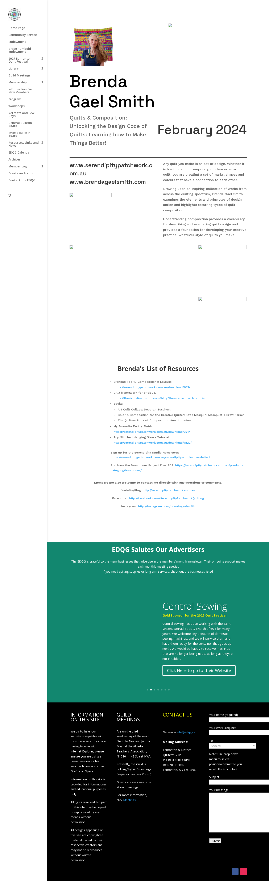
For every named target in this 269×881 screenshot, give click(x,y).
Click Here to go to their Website (199, 670)
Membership (17, 82)
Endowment (17, 42)
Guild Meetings (19, 75)
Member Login (18, 166)
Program (14, 99)
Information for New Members (20, 91)
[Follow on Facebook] (235, 871)
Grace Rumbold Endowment (19, 50)
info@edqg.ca (186, 732)
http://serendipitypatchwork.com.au (169, 490)
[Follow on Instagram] (243, 871)
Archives (14, 159)
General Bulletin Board (20, 124)
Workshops (16, 106)
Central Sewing (194, 606)
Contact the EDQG (21, 180)
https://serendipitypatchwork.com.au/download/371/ (151, 431)
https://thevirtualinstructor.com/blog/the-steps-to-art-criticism (160, 398)
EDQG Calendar (19, 152)
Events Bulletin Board (19, 134)
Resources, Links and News (23, 144)
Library (13, 68)
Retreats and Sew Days (21, 115)
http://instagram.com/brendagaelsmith (166, 506)
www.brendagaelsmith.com (108, 181)
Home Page (16, 28)
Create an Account (22, 173)
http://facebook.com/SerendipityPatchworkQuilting (166, 498)
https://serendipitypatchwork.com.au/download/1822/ (152, 442)
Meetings (129, 800)
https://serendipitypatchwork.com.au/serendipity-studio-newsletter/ (160, 457)
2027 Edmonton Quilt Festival (20, 60)
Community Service (22, 35)
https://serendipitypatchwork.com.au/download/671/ (151, 387)
